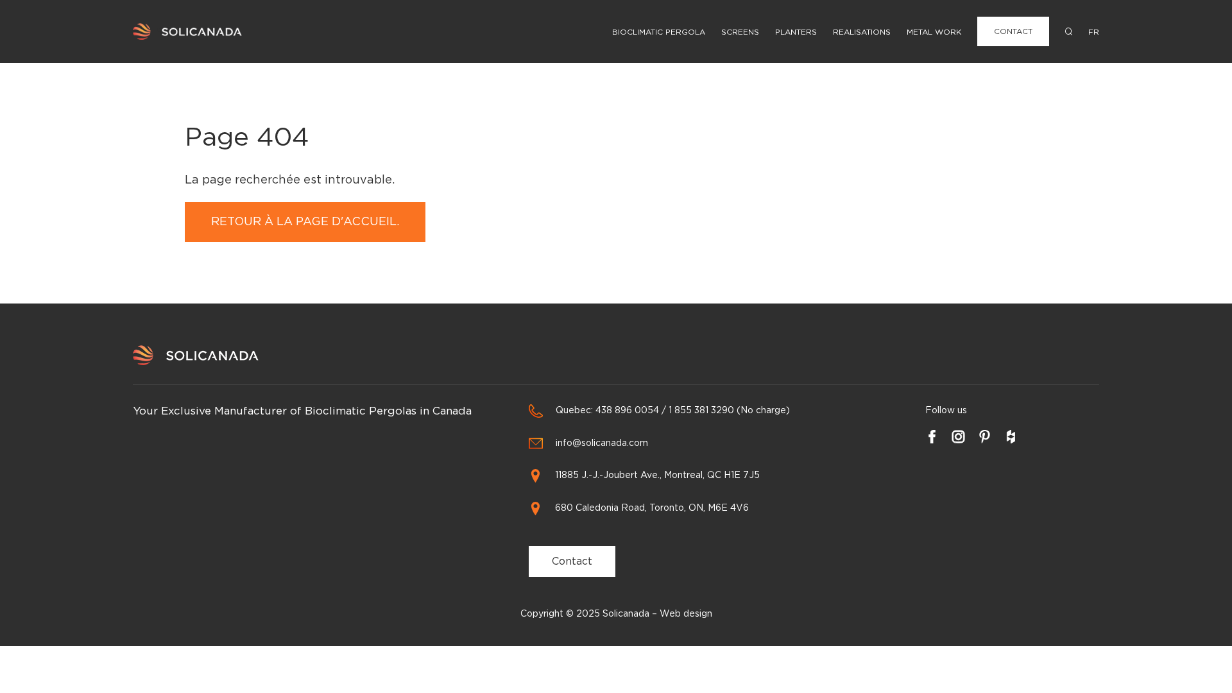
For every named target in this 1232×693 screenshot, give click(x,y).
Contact (1013, 31)
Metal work (934, 32)
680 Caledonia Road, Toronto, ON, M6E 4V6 (652, 508)
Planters (796, 32)
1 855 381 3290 (701, 410)
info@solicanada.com (602, 443)
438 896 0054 (627, 410)
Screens (740, 32)
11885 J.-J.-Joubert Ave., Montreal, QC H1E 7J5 (657, 475)
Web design (686, 614)
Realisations (862, 32)
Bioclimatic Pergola (658, 32)
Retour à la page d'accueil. (305, 222)
